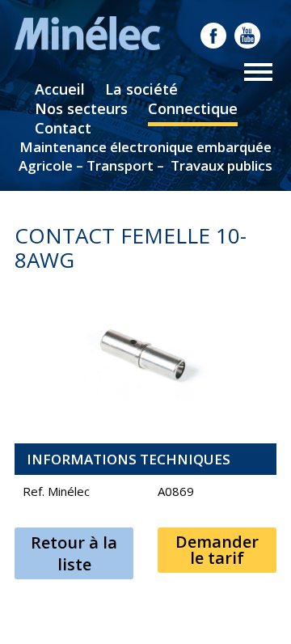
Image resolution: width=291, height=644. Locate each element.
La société (141, 89)
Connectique (193, 108)
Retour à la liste (74, 553)
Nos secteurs (81, 108)
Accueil (60, 89)
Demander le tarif (217, 550)
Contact (63, 128)
